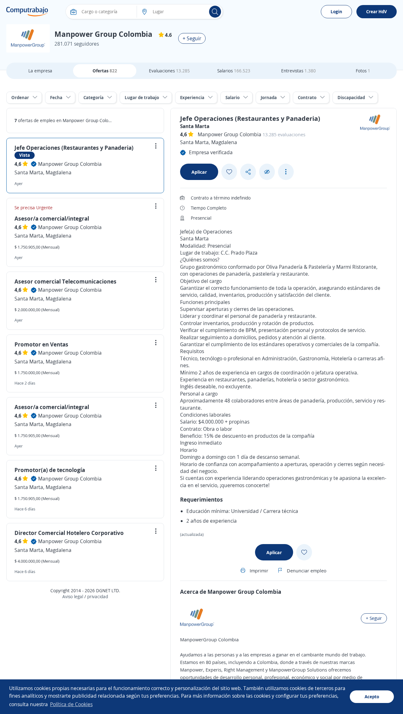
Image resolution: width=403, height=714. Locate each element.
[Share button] (248, 172)
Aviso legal (72, 596)
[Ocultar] (267, 172)
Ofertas (105, 71)
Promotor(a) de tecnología (49, 470)
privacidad (97, 596)
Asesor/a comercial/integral (51, 218)
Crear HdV (376, 11)
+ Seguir (192, 38)
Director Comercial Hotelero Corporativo (69, 533)
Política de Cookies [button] (71, 704)
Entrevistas (298, 71)
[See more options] (286, 171)
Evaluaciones (169, 71)
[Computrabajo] (27, 11)
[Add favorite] (229, 172)
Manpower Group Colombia (70, 163)
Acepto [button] (372, 697)
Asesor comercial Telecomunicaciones (65, 281)
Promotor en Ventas (41, 344)
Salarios (233, 71)
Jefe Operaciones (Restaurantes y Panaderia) (73, 147)
